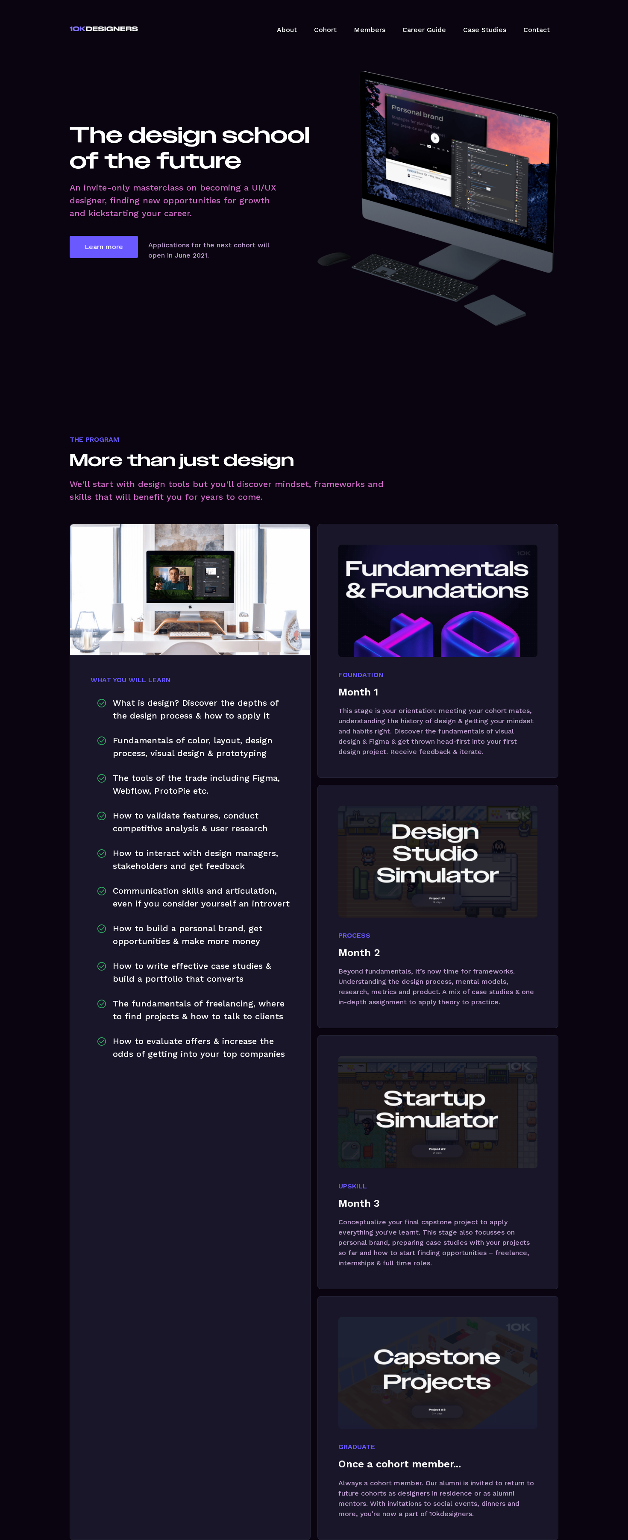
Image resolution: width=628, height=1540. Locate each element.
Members (369, 30)
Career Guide (424, 30)
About (287, 30)
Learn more (104, 247)
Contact (536, 30)
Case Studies (484, 30)
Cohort (325, 30)
